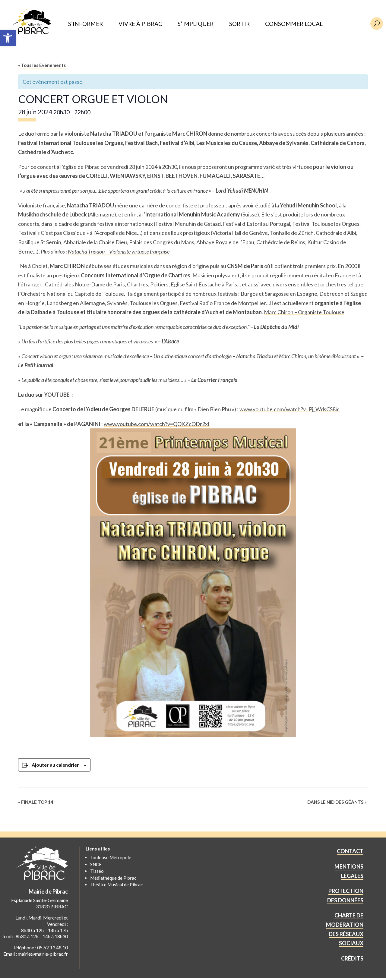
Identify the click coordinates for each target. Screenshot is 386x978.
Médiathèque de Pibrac (113, 878)
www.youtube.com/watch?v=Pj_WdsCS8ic (289, 409)
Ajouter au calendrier (55, 765)
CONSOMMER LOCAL (294, 24)
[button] (8, 38)
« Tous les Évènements (42, 65)
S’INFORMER (85, 24)
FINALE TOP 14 (35, 802)
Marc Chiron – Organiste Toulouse (304, 312)
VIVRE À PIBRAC (140, 24)
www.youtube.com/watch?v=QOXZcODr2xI (157, 424)
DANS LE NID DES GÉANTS (336, 802)
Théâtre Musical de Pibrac (116, 884)
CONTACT (350, 851)
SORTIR (239, 24)
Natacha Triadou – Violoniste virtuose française (118, 251)
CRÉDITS (352, 958)
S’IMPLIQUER (196, 24)
